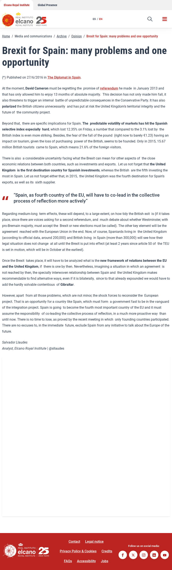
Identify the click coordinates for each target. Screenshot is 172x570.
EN (100, 19)
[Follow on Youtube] (164, 555)
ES (94, 19)
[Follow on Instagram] (143, 555)
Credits (107, 551)
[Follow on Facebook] (123, 555)
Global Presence (47, 5)
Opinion (76, 36)
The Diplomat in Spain (64, 77)
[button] (150, 19)
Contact (74, 542)
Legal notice (94, 542)
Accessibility (86, 561)
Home (6, 36)
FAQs (68, 561)
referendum (109, 88)
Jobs (104, 561)
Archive (62, 36)
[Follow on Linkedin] (154, 555)
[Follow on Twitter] (133, 555)
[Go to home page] (28, 18)
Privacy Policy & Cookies (78, 551)
